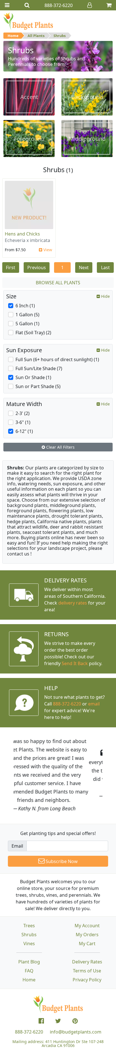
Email (17, 846)
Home (13, 35)
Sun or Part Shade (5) (38, 386)
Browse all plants (58, 283)
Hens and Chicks (22, 234)
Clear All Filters (60, 447)
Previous (36, 267)
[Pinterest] (75, 1021)
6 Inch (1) (25, 306)
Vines (29, 943)
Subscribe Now (61, 861)
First (10, 267)
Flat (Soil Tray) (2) (33, 332)
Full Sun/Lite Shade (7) (38, 368)
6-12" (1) (24, 431)
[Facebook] (41, 1021)
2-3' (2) (22, 413)
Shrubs (59, 35)
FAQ (29, 971)
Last (105, 267)
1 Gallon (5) (27, 315)
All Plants (36, 35)
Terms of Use (87, 971)
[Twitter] (58, 1021)
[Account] (89, 5)
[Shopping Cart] (109, 5)
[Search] (27, 5)
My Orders (87, 934)
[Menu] (7, 5)
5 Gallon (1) (27, 323)
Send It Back (75, 663)
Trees (29, 925)
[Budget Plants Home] (28, 21)
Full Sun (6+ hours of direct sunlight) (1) (57, 359)
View (47, 249)
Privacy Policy (87, 980)
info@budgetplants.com (75, 1032)
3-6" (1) (22, 422)
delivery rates (72, 603)
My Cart (87, 943)
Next (84, 267)
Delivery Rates (87, 962)
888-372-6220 (67, 704)
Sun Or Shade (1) (33, 377)
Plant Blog (29, 962)
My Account (87, 925)
